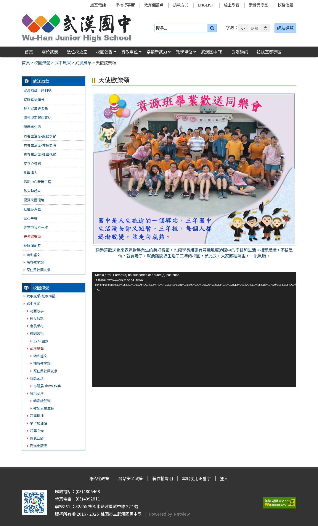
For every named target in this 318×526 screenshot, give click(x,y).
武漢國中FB (212, 52)
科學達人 (30, 172)
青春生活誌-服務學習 (40, 136)
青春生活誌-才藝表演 (40, 145)
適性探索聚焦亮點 (37, 117)
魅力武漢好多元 (36, 108)
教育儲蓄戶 (154, 5)
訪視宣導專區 (269, 52)
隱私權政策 (99, 478)
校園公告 (104, 52)
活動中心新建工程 (37, 181)
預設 (254, 28)
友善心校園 (32, 163)
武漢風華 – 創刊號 (37, 90)
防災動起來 (32, 190)
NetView (182, 514)
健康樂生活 (32, 126)
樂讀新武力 (156, 52)
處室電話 (98, 5)
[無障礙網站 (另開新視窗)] (279, 503)
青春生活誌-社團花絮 (40, 154)
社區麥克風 (32, 209)
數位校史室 (77, 52)
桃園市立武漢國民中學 (120, 514)
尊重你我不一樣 (36, 227)
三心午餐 (30, 218)
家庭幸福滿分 (34, 99)
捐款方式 (180, 5)
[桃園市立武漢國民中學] (77, 28)
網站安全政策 (130, 478)
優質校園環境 (34, 199)
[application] (194, 329)
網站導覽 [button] (285, 28)
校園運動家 (32, 245)
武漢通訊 (239, 52)
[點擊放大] (194, 168)
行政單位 (129, 52)
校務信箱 (285, 5)
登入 (224, 478)
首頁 (29, 52)
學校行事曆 (125, 5)
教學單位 (184, 52)
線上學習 (231, 5)
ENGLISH (206, 5)
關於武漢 (50, 52)
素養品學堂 (258, 5)
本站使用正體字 (196, 478)
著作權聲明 (162, 478)
